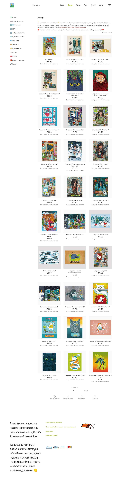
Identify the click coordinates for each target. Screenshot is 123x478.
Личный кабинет (54, 398)
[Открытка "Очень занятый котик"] (100, 327)
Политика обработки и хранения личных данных (61, 427)
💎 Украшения (14, 40)
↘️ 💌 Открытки (15, 25)
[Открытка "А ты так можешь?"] (74, 293)
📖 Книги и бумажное (16, 21)
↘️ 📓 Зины (14, 29)
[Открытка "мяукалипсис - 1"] (49, 293)
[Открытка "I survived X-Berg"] (100, 46)
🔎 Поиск (13, 64)
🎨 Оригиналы (14, 44)
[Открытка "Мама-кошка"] (49, 150)
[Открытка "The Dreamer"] (100, 116)
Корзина (95, 398)
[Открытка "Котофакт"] (49, 327)
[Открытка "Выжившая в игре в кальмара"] (74, 150)
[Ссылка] (12, 5)
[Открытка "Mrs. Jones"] (49, 362)
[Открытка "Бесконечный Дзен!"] (74, 362)
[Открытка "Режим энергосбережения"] (74, 257)
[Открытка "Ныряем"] (49, 257)
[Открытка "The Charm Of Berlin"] (49, 80)
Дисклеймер (49, 431)
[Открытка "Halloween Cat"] (74, 116)
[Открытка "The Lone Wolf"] (100, 187)
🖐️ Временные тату (16, 48)
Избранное (81, 398)
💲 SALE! (13, 17)
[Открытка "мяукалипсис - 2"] (74, 221)
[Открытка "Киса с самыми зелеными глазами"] (100, 80)
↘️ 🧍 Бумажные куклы (17, 33)
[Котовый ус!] (49, 46)
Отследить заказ (68, 398)
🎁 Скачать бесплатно (17, 60)
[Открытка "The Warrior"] (100, 150)
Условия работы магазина (54, 422)
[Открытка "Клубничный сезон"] (49, 116)
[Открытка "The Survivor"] (74, 187)
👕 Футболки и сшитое (17, 36)
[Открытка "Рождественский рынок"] (49, 221)
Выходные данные (51, 435)
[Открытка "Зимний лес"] (100, 221)
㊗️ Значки (13, 56)
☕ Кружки (13, 52)
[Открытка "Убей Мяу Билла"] (100, 293)
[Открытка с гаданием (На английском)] (74, 80)
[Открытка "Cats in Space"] (49, 187)
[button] (87, 391)
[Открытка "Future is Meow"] (74, 327)
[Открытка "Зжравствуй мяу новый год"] (100, 362)
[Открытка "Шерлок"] (100, 257)
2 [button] (76, 391)
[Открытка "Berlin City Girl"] (74, 46)
